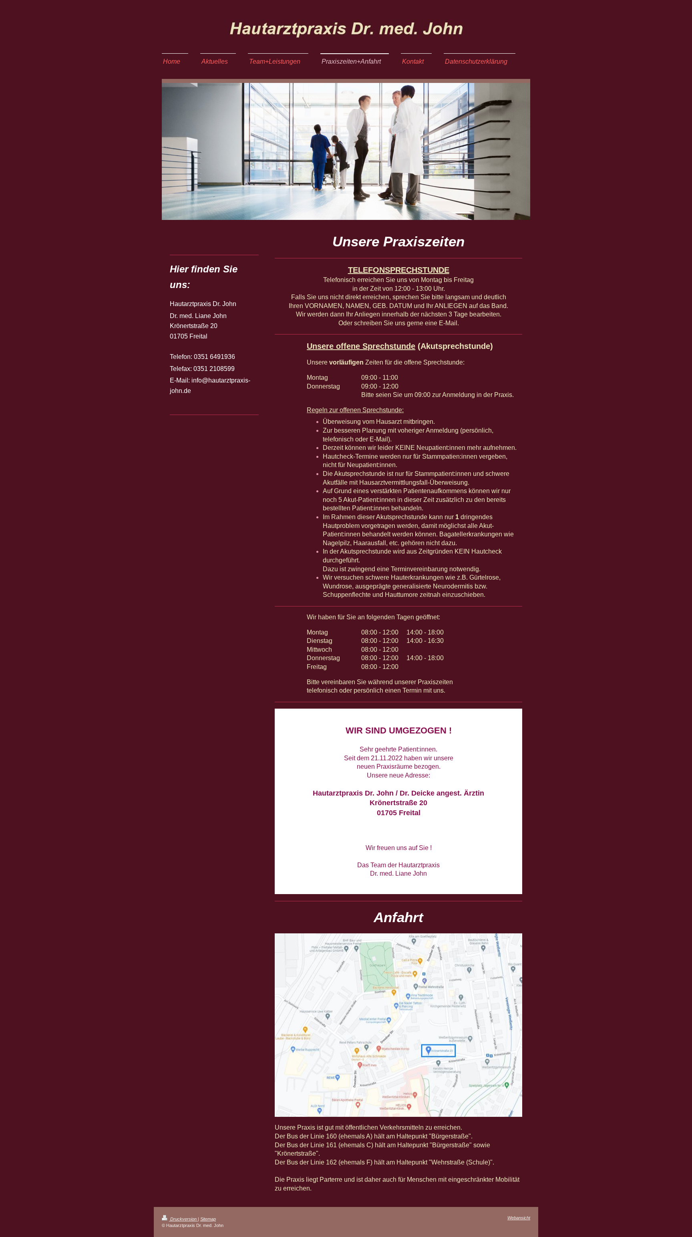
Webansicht (518, 1217)
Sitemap (208, 1219)
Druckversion (183, 1219)
